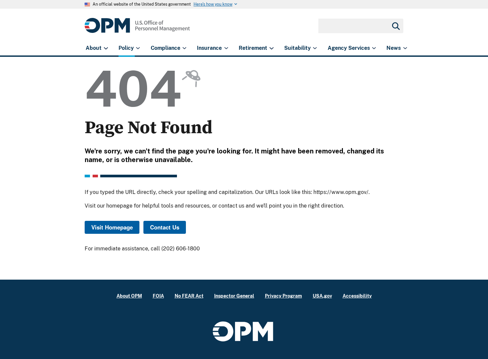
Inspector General (234, 296)
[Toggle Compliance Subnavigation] (184, 48)
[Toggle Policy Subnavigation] (138, 48)
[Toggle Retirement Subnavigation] (271, 48)
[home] (137, 29)
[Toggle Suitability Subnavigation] (315, 48)
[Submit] (395, 26)
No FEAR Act (189, 296)
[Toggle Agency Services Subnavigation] (374, 48)
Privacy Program (283, 296)
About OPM (129, 296)
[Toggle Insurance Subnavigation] (226, 48)
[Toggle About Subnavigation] (106, 48)
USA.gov (322, 296)
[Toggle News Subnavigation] (405, 48)
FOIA (158, 296)
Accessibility (357, 296)
